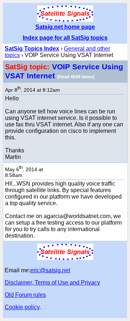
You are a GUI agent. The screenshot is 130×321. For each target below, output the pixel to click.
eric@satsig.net (50, 270)
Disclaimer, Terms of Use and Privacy (52, 282)
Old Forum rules (25, 295)
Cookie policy (22, 307)
